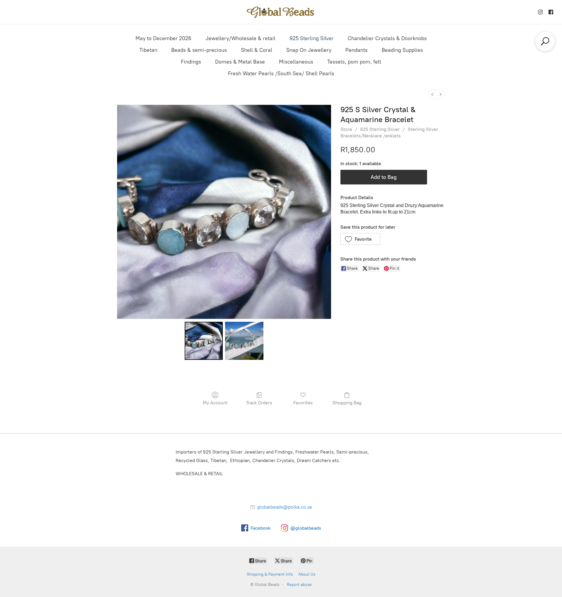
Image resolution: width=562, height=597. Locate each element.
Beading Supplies (402, 50)
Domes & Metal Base (240, 62)
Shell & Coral (256, 50)
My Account (215, 403)
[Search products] (545, 41)
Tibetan (148, 50)
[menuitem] (432, 94)
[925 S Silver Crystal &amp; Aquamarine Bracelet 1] (244, 341)
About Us (307, 574)
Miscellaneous (296, 62)
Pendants (356, 50)
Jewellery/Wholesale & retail (240, 38)
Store (346, 129)
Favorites (303, 403)
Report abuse (299, 584)
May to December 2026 (163, 38)
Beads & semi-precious (199, 50)
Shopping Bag (347, 403)
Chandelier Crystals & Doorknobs (387, 38)
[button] (360, 239)
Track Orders (259, 403)
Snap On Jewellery (308, 50)
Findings (191, 62)
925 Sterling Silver (311, 38)
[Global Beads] (281, 12)
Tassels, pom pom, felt (354, 62)
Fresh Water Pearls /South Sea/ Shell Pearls (281, 73)
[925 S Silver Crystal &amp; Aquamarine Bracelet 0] (204, 341)
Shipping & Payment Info (270, 574)
